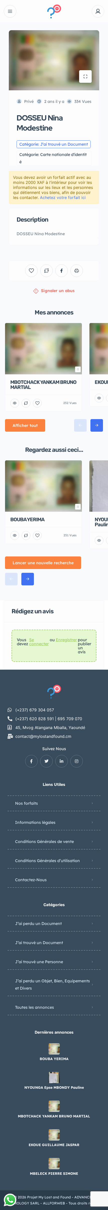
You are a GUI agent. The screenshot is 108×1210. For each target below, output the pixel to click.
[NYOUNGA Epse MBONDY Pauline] (54, 1077)
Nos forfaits (26, 803)
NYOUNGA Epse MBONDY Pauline (54, 1087)
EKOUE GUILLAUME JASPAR (54, 1145)
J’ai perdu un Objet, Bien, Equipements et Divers (52, 984)
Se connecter (39, 642)
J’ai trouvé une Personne (39, 961)
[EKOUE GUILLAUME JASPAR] (54, 1135)
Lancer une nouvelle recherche (43, 562)
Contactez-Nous (31, 879)
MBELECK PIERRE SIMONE (54, 1173)
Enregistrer (66, 640)
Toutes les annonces (34, 1007)
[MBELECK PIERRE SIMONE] (54, 1163)
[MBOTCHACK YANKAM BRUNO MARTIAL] (54, 1106)
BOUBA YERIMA (54, 1059)
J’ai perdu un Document (38, 923)
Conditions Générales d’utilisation (47, 860)
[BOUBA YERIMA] (54, 1049)
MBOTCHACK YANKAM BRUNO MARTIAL (54, 1116)
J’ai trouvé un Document (39, 942)
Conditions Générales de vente (44, 841)
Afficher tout (25, 425)
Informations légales (35, 822)
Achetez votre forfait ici (63, 197)
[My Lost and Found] (54, 11)
